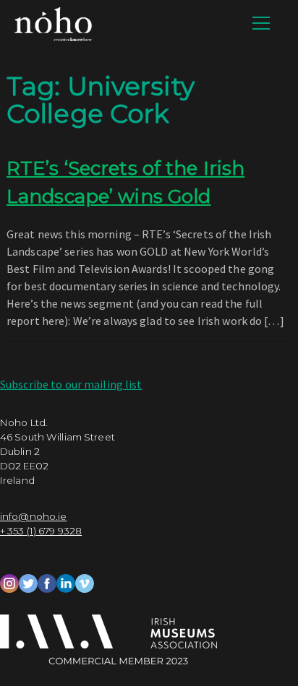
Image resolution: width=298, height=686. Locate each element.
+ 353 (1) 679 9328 (41, 531)
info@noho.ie (33, 516)
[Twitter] (28, 582)
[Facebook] (47, 582)
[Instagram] (9, 582)
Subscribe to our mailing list (71, 384)
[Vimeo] (84, 582)
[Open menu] (261, 23)
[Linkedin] (65, 582)
